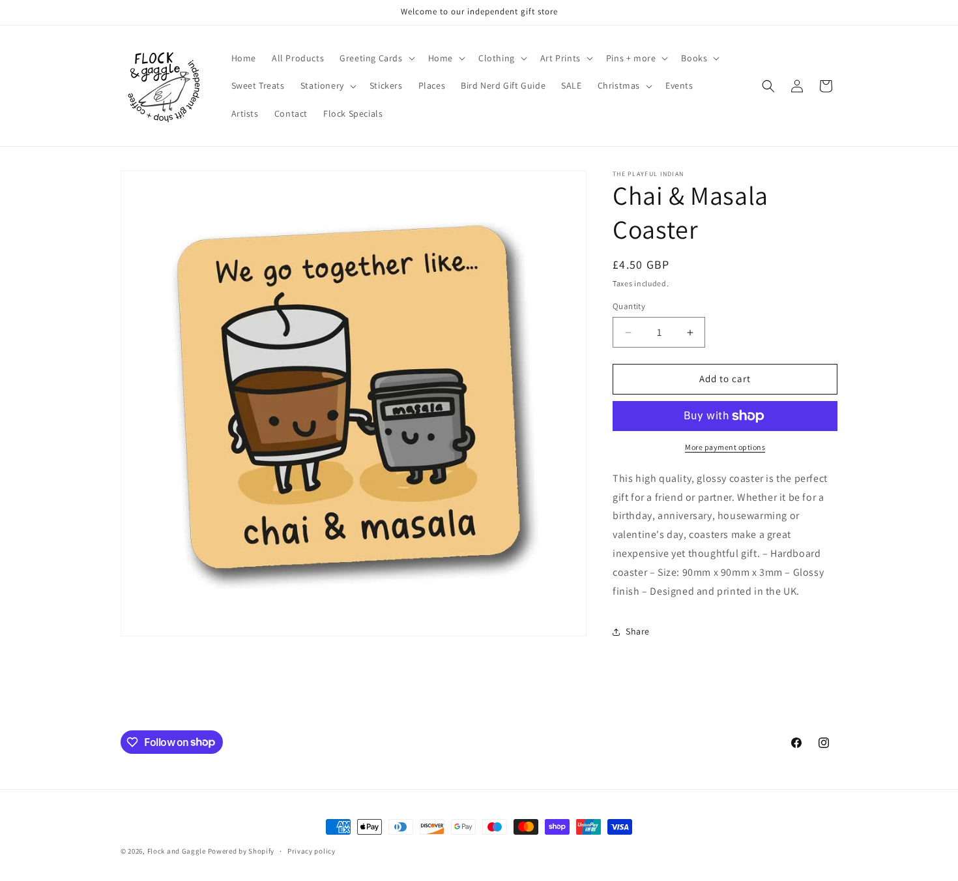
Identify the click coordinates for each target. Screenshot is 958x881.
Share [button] (638, 631)
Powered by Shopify (241, 851)
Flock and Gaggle (176, 851)
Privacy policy (311, 850)
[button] (376, 58)
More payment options (725, 447)
